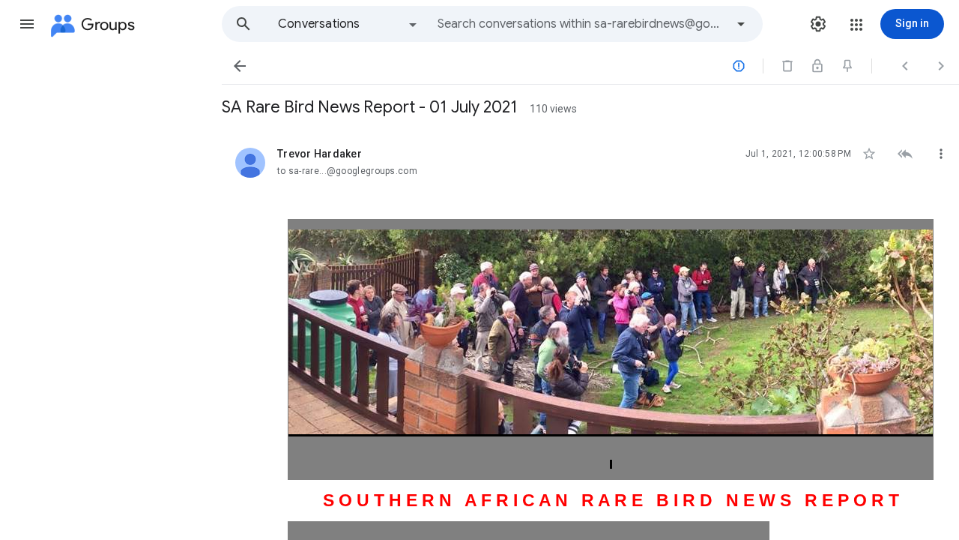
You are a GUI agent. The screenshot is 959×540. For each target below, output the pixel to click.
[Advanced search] (741, 24)
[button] (27, 24)
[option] (348, 24)
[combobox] (581, 24)
